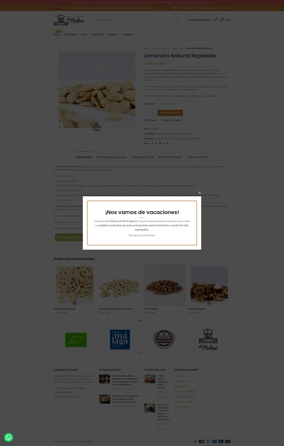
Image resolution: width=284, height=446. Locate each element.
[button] (8, 437)
